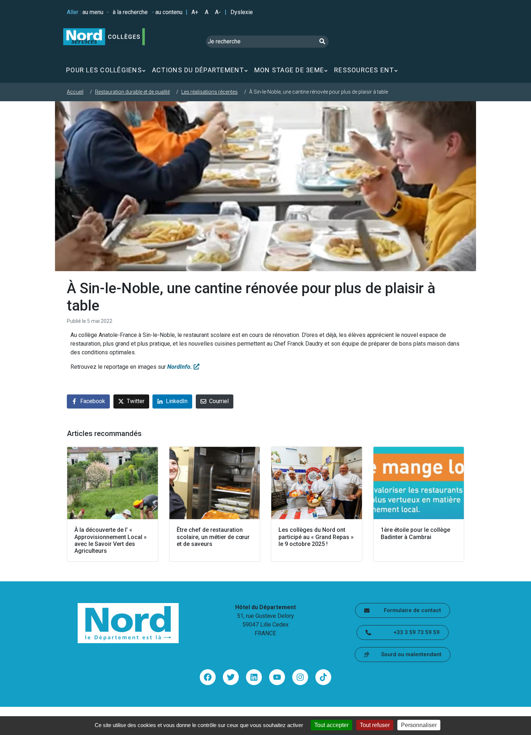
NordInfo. (180, 366)
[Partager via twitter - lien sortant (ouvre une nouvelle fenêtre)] (231, 677)
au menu (92, 12)
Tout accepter (331, 725)
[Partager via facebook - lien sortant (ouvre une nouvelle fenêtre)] (208, 677)
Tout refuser (375, 725)
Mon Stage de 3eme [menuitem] (289, 70)
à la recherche (130, 12)
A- (218, 12)
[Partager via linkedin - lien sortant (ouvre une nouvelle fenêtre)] (254, 677)
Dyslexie (241, 12)
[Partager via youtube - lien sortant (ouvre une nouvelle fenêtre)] (277, 677)
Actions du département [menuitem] (198, 70)
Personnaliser (419, 725)
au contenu (168, 12)
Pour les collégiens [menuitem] (104, 70)
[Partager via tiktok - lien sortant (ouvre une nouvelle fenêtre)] (323, 677)
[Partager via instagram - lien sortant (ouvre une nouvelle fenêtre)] (300, 677)
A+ (194, 12)
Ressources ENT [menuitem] (364, 70)
